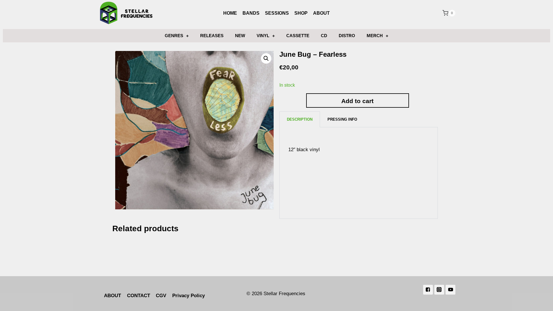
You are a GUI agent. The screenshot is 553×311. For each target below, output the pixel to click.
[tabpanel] (358, 173)
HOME (230, 13)
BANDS (251, 13)
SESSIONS (277, 13)
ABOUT (321, 13)
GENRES (174, 35)
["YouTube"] (450, 290)
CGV (161, 295)
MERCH (375, 35)
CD (324, 35)
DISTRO (347, 35)
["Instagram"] (439, 290)
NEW (240, 35)
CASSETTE (297, 35)
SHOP (301, 13)
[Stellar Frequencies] (126, 13)
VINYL (263, 35)
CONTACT (138, 295)
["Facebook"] (428, 290)
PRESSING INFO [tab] (342, 119)
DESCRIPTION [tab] (300, 119)
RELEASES (212, 35)
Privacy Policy (188, 295)
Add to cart (357, 101)
